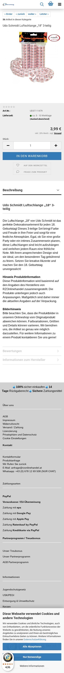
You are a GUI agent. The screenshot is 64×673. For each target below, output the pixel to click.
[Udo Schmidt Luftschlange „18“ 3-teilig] (32, 57)
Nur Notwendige (32, 657)
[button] (8, 145)
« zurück (20, 14)
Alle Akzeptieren (32, 646)
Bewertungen (12, 351)
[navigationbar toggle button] (59, 4)
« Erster (8, 14)
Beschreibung (12, 190)
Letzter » (44, 14)
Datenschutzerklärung (35, 639)
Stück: (6, 139)
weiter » (32, 14)
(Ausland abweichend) (39, 119)
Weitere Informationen (32, 666)
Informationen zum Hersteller (24, 360)
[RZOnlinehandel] (7, 4)
